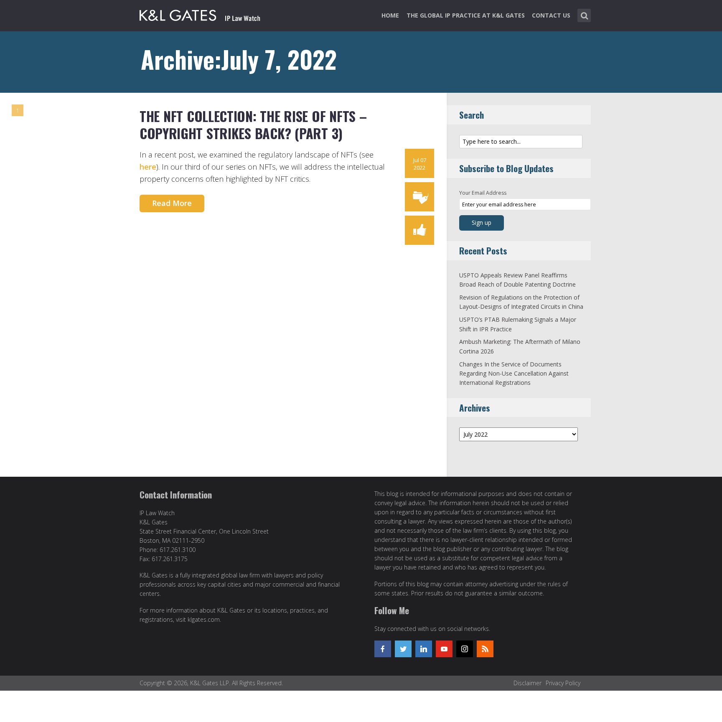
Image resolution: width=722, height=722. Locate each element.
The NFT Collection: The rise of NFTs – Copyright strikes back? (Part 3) (253, 124)
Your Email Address (482, 192)
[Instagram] (464, 649)
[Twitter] (403, 649)
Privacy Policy (563, 683)
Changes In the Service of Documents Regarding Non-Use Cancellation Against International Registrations (514, 373)
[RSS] (485, 649)
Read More (172, 203)
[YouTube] (444, 649)
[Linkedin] (423, 649)
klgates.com (204, 619)
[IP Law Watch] (200, 13)
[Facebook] (382, 649)
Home (390, 15)
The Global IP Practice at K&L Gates (466, 15)
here (148, 167)
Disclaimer (528, 683)
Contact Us (551, 15)
